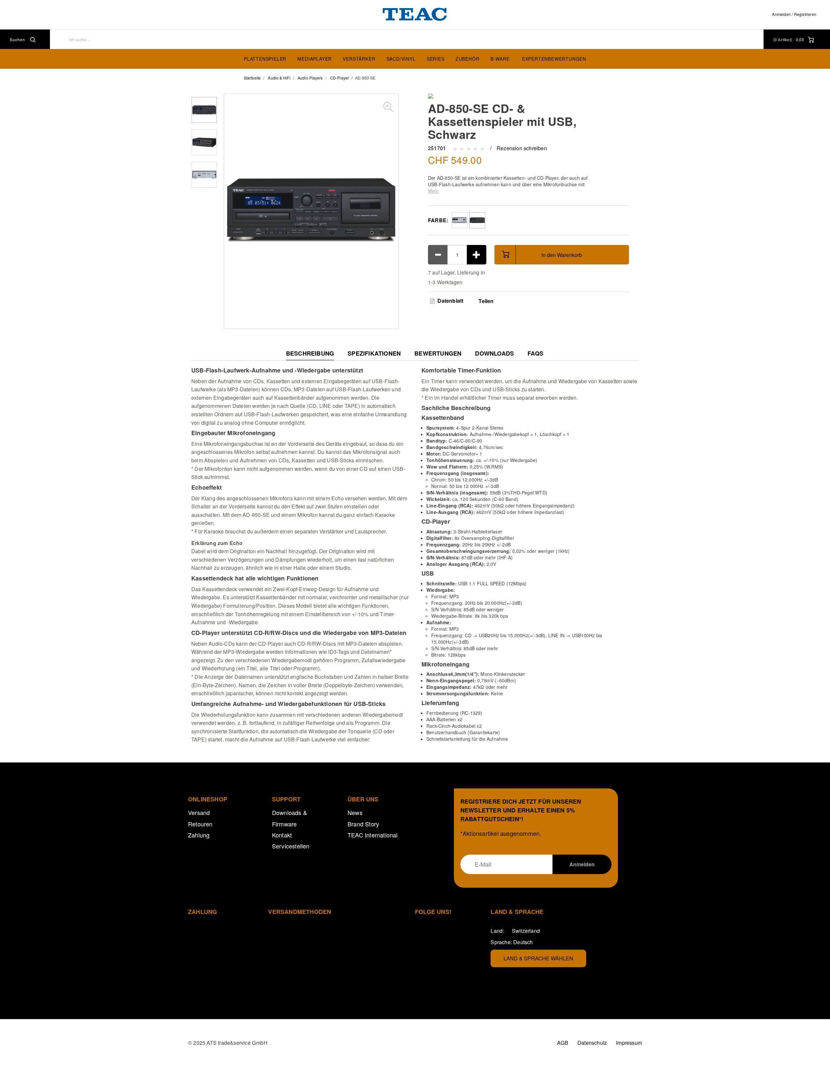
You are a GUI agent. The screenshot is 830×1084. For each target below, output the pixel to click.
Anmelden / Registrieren (794, 14)
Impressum (629, 1042)
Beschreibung (310, 355)
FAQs (535, 353)
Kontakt (282, 835)
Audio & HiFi (279, 77)
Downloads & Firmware (289, 818)
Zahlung (198, 835)
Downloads (494, 353)
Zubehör (468, 58)
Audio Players (310, 77)
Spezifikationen (374, 353)
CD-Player (339, 77)
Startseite (252, 77)
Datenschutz (592, 1042)
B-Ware (500, 58)
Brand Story (363, 824)
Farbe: (438, 220)
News (355, 812)
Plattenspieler (265, 58)
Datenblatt (449, 300)
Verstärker (359, 58)
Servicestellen (291, 846)
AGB (562, 1042)
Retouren (200, 824)
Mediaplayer (314, 58)
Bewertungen (437, 353)
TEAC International (373, 835)
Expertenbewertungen (554, 58)
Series (436, 58)
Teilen (486, 301)
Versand (199, 812)
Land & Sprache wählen (538, 958)
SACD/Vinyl (401, 58)
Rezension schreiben (522, 148)
